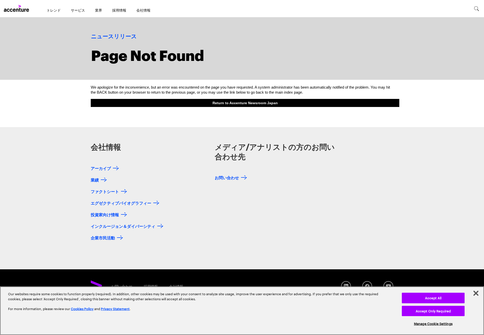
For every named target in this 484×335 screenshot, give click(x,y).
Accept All (433, 297)
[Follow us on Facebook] (367, 286)
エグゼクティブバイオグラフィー (121, 203)
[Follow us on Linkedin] (346, 286)
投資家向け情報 (105, 214)
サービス (78, 10)
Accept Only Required (433, 311)
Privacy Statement (115, 308)
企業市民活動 (103, 237)
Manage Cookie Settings (433, 323)
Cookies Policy (82, 308)
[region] (242, 310)
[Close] (475, 293)
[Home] (16, 8)
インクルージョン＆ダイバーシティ (123, 226)
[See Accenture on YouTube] (388, 286)
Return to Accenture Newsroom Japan (245, 103)
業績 (95, 179)
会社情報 (143, 10)
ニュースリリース (114, 36)
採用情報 (119, 10)
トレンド (54, 10)
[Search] (476, 8)
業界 (98, 10)
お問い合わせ (227, 177)
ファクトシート (105, 191)
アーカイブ (101, 168)
